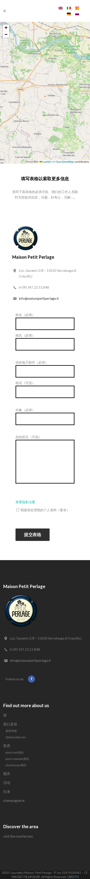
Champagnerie (13, 800)
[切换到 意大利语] (69, 8)
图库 (6, 773)
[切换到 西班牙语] (77, 8)
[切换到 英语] (60, 8)
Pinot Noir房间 (14, 752)
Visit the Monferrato (18, 836)
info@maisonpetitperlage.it (39, 298)
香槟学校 (11, 731)
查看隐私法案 (25, 502)
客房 (6, 746)
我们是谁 (10, 724)
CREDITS (73, 877)
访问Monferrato (15, 737)
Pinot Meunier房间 (17, 759)
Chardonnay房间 (15, 765)
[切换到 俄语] (77, 14)
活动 (6, 782)
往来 (6, 791)
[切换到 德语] (69, 14)
